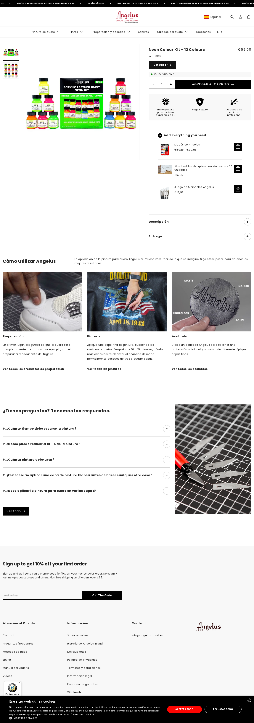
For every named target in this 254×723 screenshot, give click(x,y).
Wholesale (74, 692)
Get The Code (102, 595)
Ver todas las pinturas (104, 369)
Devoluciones (76, 652)
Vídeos (7, 676)
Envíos (7, 660)
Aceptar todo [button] (184, 709)
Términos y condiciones (84, 668)
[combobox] (249, 700)
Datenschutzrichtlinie (82, 714)
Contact (9, 635)
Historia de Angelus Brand (85, 643)
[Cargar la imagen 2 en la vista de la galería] (11, 70)
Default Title (162, 64)
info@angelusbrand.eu (147, 635)
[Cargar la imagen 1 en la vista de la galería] (11, 52)
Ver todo (14, 511)
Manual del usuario (16, 668)
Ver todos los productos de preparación (33, 369)
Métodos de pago (15, 652)
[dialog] (127, 709)
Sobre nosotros (77, 635)
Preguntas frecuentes (18, 643)
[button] (232, 17)
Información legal (79, 676)
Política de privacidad (82, 660)
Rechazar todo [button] (223, 709)
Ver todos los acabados (190, 369)
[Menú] (19, 683)
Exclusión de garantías (83, 684)
